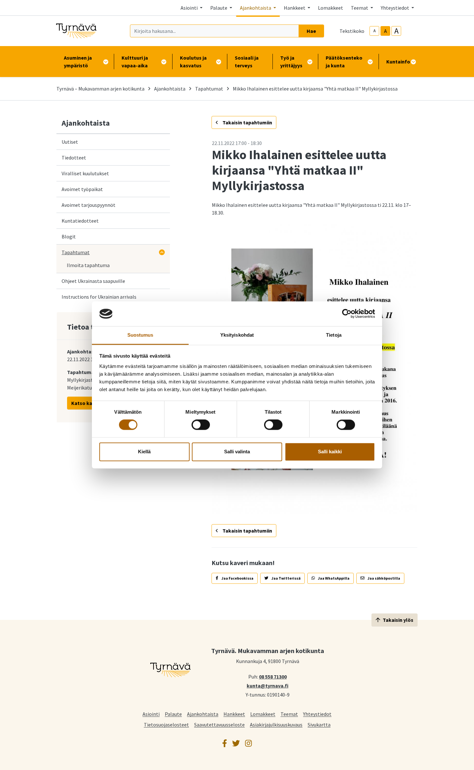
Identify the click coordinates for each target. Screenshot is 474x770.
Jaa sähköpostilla (383, 578)
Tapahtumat (209, 88)
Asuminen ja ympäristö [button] (78, 61)
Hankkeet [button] (295, 8)
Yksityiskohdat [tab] (237, 335)
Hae (311, 31)
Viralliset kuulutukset (85, 173)
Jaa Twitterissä (286, 578)
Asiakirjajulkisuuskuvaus (276, 724)
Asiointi (151, 714)
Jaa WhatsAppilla (333, 578)
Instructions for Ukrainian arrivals (99, 297)
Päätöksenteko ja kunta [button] (344, 61)
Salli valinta (237, 451)
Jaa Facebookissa (237, 578)
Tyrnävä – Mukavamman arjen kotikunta (100, 88)
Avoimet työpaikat (82, 189)
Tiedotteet (74, 157)
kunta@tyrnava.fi (267, 685)
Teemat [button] (360, 8)
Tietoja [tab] (333, 335)
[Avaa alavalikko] (162, 252)
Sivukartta (319, 724)
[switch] (201, 425)
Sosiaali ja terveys (247, 61)
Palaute (173, 714)
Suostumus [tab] (140, 335)
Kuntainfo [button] (398, 61)
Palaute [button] (219, 8)
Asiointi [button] (190, 8)
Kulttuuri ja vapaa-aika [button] (135, 61)
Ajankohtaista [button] (256, 8)
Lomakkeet (330, 8)
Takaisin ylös (398, 620)
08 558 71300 (273, 676)
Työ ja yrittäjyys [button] (291, 61)
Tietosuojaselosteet (166, 724)
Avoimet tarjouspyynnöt (88, 205)
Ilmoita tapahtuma (88, 265)
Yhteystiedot (317, 714)
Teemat (289, 714)
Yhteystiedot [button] (395, 8)
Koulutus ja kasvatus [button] (193, 61)
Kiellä (144, 451)
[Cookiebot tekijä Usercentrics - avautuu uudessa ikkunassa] (347, 314)
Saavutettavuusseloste (219, 724)
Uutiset (70, 142)
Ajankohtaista (169, 88)
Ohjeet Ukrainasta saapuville (93, 281)
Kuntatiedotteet (80, 220)
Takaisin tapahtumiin (247, 122)
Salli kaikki (330, 451)
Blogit (69, 236)
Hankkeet (234, 714)
